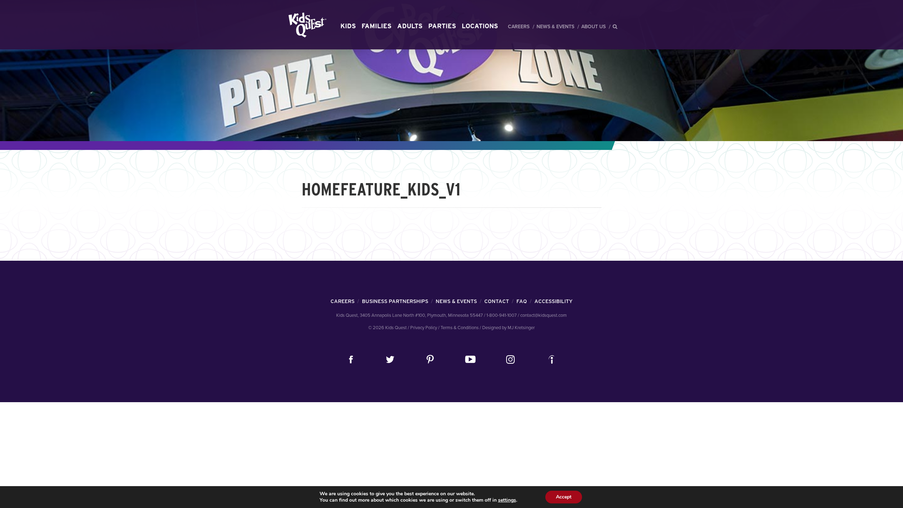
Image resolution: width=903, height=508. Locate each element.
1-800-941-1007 (501, 315)
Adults (410, 26)
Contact (496, 301)
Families (377, 26)
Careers (518, 27)
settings (507, 500)
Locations (480, 26)
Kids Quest (306, 25)
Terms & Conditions (460, 328)
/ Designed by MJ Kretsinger (507, 328)
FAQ (521, 301)
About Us (593, 27)
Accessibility (553, 301)
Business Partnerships (395, 301)
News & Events (555, 27)
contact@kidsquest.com (543, 315)
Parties (442, 26)
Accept (563, 497)
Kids (348, 26)
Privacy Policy (423, 328)
